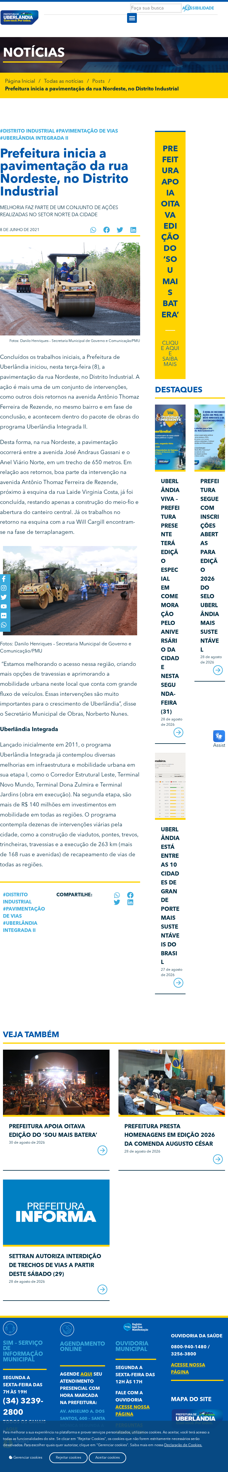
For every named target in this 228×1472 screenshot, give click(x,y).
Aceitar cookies (107, 1458)
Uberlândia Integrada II (35, 138)
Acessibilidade (198, 8)
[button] (132, 18)
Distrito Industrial (29, 131)
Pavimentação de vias (88, 131)
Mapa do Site (191, 1400)
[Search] (187, 8)
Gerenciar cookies (27, 1458)
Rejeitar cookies (68, 1458)
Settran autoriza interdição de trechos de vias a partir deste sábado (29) (55, 1265)
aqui (86, 1374)
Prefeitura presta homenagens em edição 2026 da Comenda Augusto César (169, 1136)
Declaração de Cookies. (183, 1445)
